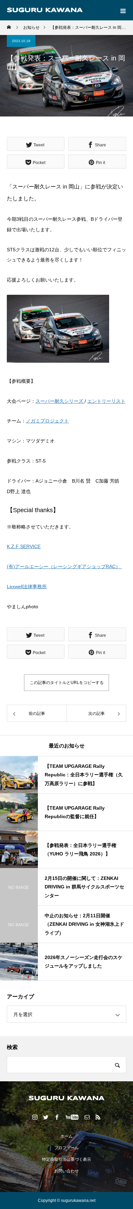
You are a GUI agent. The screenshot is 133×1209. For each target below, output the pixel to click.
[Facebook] (57, 1117)
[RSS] (98, 1117)
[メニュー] (123, 10)
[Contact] (87, 1117)
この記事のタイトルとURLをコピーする (67, 682)
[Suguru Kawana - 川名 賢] (66, 1098)
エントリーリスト (106, 401)
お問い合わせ (66, 1171)
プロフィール (66, 1147)
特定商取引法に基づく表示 (66, 1159)
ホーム (66, 1136)
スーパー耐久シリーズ (60, 401)
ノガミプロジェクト (47, 420)
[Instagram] (35, 1117)
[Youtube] (72, 1117)
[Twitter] (46, 1117)
